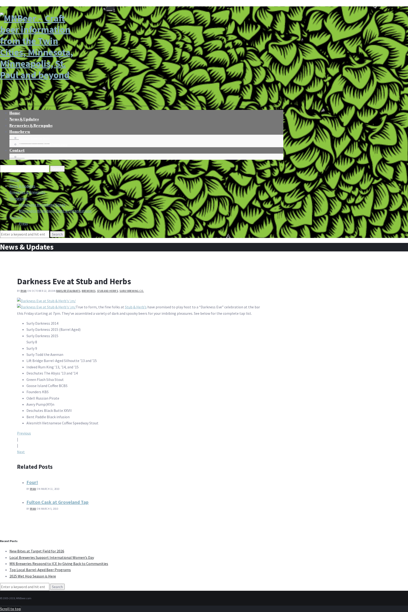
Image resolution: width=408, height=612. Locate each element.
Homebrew (19, 131)
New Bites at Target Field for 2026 (36, 551)
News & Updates (22, 186)
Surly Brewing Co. (131, 291)
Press (22, 157)
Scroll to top (10, 608)
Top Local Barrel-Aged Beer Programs (40, 569)
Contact (17, 150)
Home (14, 179)
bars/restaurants (68, 291)
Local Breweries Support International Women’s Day (51, 557)
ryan (24, 291)
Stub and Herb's (107, 291)
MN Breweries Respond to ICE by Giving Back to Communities (58, 563)
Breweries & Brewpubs (30, 125)
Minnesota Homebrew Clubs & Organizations (43, 144)
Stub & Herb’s (136, 307)
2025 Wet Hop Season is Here (32, 576)
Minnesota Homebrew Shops (34, 138)
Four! (32, 482)
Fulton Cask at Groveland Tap (57, 502)
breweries (89, 291)
